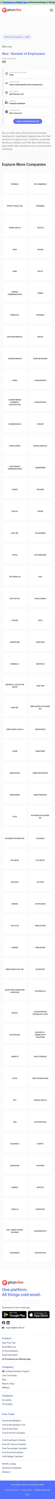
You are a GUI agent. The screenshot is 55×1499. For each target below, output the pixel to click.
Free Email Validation (11, 1420)
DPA (27, 1495)
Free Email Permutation (12, 1452)
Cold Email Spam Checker (14, 1440)
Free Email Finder (10, 1429)
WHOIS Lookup (9, 1464)
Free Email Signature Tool (13, 1425)
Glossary (6, 1472)
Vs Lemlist (6, 1400)
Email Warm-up (9, 1347)
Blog (4, 1379)
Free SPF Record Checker (14, 1444)
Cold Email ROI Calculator (13, 1433)
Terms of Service (12, 1490)
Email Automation (10, 1355)
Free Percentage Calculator (14, 1448)
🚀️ (16, 1359)
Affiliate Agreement (42, 1490)
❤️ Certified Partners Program (16, 1371)
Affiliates (6, 1387)
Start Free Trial (8, 1343)
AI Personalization (10, 1351)
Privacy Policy (26, 1490)
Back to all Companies (13, 37)
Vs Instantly (7, 1404)
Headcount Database (11, 1468)
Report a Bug (8, 1383)
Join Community (9, 1375)
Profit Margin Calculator (12, 1456)
